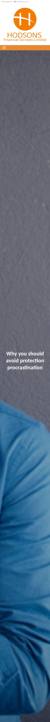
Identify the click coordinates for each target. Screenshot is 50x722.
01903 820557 (8, 1)
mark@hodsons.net (22, 1)
